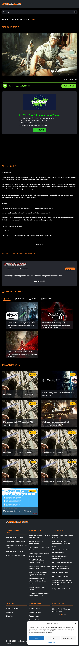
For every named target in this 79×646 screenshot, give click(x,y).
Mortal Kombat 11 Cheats (15, 551)
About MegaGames (12, 608)
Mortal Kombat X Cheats (14, 537)
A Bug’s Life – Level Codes (61, 589)
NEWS (8, 298)
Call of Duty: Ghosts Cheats (15, 541)
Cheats (32, 19)
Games (11, 19)
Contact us (9, 612)
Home (4, 19)
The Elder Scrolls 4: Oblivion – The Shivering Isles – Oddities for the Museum (62, 582)
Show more (39, 244)
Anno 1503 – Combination (61, 576)
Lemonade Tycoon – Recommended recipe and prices (61, 543)
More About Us (39, 281)
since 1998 (69, 269)
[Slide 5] (65, 614)
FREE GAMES (48, 298)
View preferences (68, 638)
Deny (52, 638)
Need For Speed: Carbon (60, 572)
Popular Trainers (35, 612)
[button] (75, 623)
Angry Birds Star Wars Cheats (16, 555)
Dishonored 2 (22, 19)
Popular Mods (34, 616)
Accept (37, 638)
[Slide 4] (64, 614)
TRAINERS (21, 298)
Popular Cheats (34, 620)
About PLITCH (39, 130)
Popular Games (34, 608)
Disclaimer (9, 616)
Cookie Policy (51, 642)
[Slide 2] (61, 614)
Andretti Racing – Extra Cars (62, 562)
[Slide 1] (59, 614)
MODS (34, 298)
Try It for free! (69, 86)
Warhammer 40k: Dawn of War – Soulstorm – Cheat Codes (38, 581)
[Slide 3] (62, 614)
